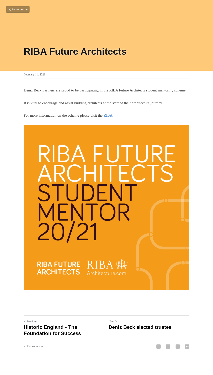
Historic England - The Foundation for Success (52, 330)
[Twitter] (168, 346)
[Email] (187, 346)
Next (111, 321)
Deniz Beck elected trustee (140, 327)
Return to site (19, 9)
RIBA (108, 115)
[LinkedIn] (178, 346)
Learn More (40, 363)
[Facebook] (158, 346)
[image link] (106, 207)
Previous (32, 321)
